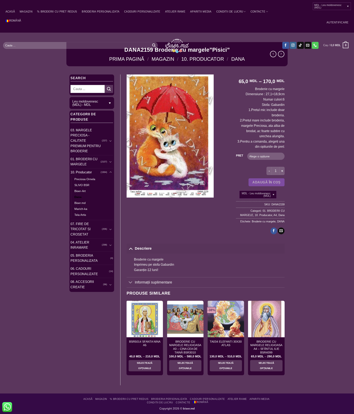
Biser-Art (80, 191)
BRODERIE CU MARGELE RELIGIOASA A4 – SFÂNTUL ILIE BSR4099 (266, 347)
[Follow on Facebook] (285, 45)
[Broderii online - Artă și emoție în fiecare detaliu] (177, 45)
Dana (238, 59)
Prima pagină (126, 59)
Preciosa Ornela (84, 179)
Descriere (143, 248)
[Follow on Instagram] (293, 45)
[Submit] (153, 45)
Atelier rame (175, 11)
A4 (275, 215)
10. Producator (202, 59)
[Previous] (127, 339)
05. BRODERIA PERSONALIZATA (84, 258)
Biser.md (80, 203)
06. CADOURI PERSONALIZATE (84, 271)
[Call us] (315, 45)
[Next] (284, 339)
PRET (239, 155)
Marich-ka (80, 208)
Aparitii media (201, 11)
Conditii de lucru (229, 11)
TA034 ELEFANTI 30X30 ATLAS (226, 343)
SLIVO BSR (81, 185)
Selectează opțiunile (144, 365)
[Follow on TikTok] (300, 45)
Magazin (26, 11)
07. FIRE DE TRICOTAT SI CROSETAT (80, 229)
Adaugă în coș (266, 182)
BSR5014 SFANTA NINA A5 (144, 343)
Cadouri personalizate (142, 11)
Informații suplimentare (153, 282)
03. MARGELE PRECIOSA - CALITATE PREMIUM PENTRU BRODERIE (85, 140)
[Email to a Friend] (281, 231)
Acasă (10, 11)
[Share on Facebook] (273, 231)
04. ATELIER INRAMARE (79, 245)
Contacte (258, 11)
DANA (281, 221)
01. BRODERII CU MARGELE (84, 161)
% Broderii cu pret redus (57, 11)
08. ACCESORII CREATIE (82, 284)
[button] (337, 23)
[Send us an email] (307, 45)
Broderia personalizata (100, 11)
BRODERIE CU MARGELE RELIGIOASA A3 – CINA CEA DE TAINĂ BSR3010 (185, 347)
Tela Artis (80, 214)
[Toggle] (110, 140)
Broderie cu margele (264, 221)
